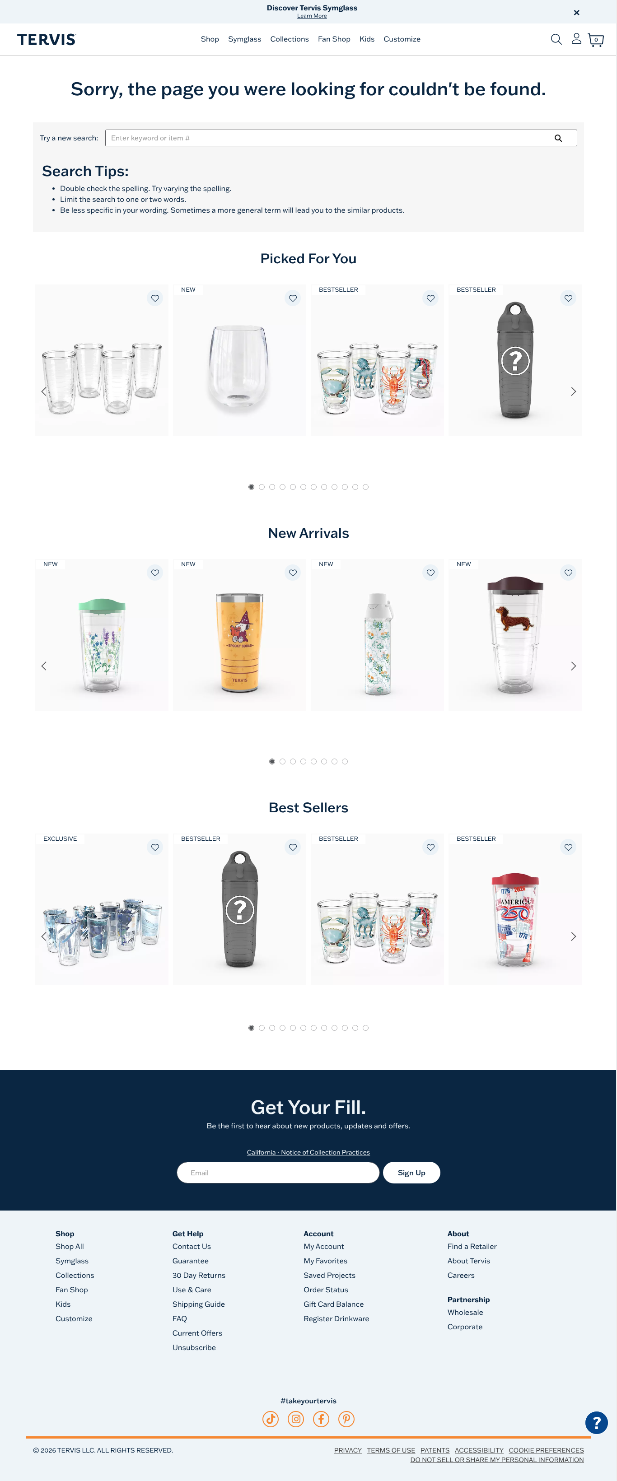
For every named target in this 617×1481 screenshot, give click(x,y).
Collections (289, 39)
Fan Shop (334, 39)
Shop (210, 39)
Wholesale (465, 1312)
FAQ (180, 1318)
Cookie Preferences (546, 1450)
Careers (461, 1275)
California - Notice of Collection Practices (308, 1152)
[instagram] (296, 1419)
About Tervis (469, 1261)
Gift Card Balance (334, 1304)
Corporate (465, 1327)
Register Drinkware (336, 1318)
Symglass (244, 39)
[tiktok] (270, 1419)
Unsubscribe (194, 1347)
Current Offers (197, 1333)
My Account (324, 1246)
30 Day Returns (199, 1275)
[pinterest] (347, 1419)
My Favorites (325, 1261)
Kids (367, 39)
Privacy (348, 1450)
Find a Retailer (472, 1246)
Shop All (70, 1246)
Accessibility (479, 1450)
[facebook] (321, 1419)
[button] (411, 12)
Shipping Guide (199, 1304)
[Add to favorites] (155, 298)
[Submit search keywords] (556, 39)
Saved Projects (329, 1275)
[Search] (558, 138)
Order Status (326, 1290)
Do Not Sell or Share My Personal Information (497, 1460)
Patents (435, 1450)
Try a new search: (69, 138)
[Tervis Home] (46, 40)
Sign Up (411, 1172)
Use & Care (192, 1290)
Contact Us (192, 1246)
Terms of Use (391, 1450)
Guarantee (191, 1261)
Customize (402, 39)
